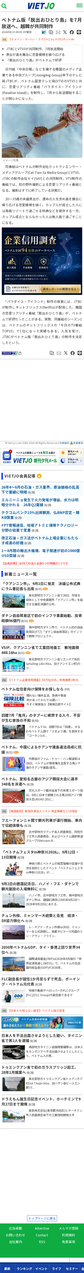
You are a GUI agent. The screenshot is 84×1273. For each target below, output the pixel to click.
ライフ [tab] (56, 1268)
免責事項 (78, 443)
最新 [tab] (7, 1268)
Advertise (42, 1228)
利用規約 (64, 443)
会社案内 (15, 1241)
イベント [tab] (41, 1268)
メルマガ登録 (68, 1228)
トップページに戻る (42, 1218)
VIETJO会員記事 (20, 476)
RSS (42, 1241)
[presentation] (7, 1268)
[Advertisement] (43, 400)
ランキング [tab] (24, 1268)
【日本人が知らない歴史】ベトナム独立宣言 (36, 1010)
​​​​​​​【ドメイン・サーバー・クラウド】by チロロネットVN (41, 39)
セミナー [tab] (72, 1268)
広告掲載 (15, 1228)
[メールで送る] (58, 32)
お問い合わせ (15, 1234)
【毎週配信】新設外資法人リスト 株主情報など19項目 (42, 811)
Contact (42, 1234)
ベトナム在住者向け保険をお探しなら (32, 688)
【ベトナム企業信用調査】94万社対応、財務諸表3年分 (43, 680)
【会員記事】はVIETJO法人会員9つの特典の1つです (34, 563)
